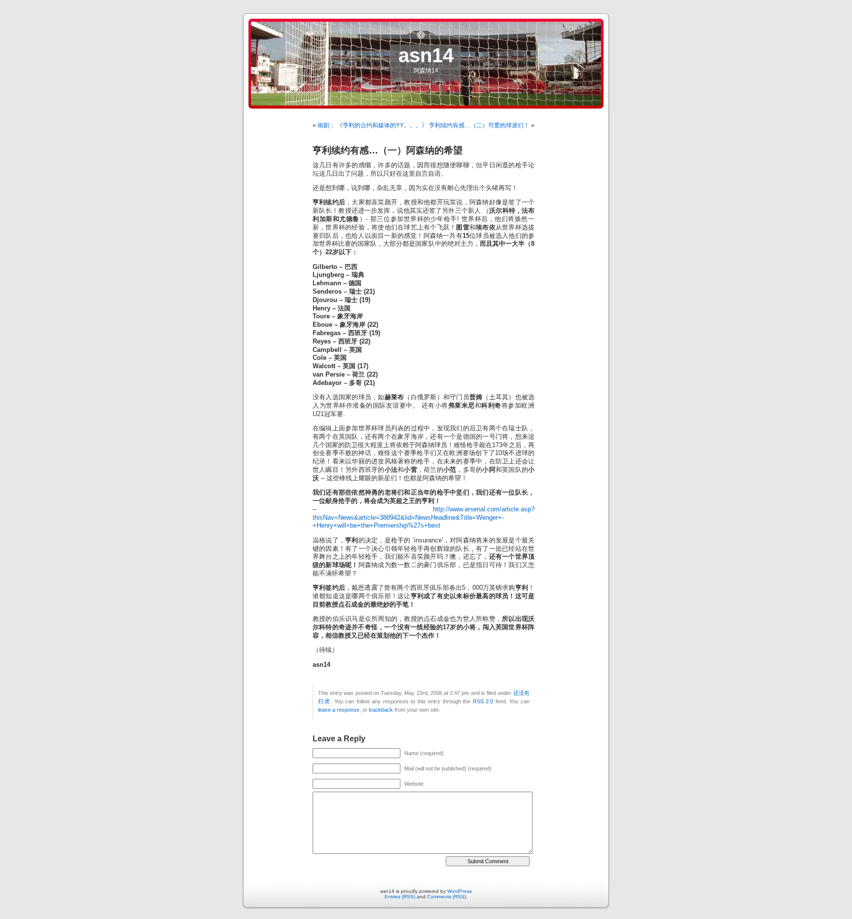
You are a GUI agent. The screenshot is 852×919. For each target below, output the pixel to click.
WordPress (459, 891)
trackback (381, 710)
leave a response (338, 710)
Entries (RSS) (400, 896)
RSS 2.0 (483, 701)
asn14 (426, 55)
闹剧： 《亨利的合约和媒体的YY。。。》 (372, 125)
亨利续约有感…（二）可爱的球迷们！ (479, 125)
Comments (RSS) (446, 896)
